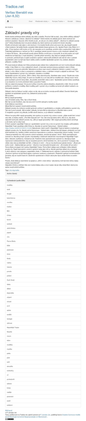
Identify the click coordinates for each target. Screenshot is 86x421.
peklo (8, 353)
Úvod (30, 21)
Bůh (8, 211)
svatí (8, 189)
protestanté (10, 379)
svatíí (8, 401)
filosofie (9, 332)
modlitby (9, 185)
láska (8, 284)
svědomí (10, 405)
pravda (9, 271)
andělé (9, 314)
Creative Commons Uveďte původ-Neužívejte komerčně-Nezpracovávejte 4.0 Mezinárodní (42, 416)
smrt (8, 306)
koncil (9, 219)
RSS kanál (8, 410)
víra (10, 170)
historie (9, 267)
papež (9, 232)
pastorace (10, 250)
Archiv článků (12, 173)
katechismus (11, 198)
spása (9, 310)
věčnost (9, 323)
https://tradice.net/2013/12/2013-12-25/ (18, 128)
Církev (9, 215)
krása (9, 388)
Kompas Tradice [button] (57, 21)
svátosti (9, 224)
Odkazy (78, 21)
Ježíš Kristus (11, 228)
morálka (9, 202)
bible (8, 245)
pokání (9, 276)
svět (8, 362)
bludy (8, 258)
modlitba (10, 345)
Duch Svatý (10, 280)
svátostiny (10, 371)
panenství (10, 396)
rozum (9, 336)
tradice (9, 207)
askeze (9, 383)
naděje (9, 392)
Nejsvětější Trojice (13, 327)
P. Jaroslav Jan (45, 415)
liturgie (9, 194)
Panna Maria (11, 241)
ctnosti (9, 301)
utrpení (9, 297)
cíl (7, 375)
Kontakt (70, 21)
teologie (9, 319)
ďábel (9, 289)
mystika (9, 349)
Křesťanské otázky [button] (41, 21)
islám (8, 340)
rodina (9, 263)
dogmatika (15, 170)
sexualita (10, 366)
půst (8, 358)
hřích (8, 254)
